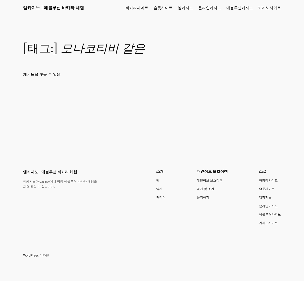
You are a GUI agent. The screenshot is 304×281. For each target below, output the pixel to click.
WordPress (31, 255)
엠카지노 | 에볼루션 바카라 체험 (53, 7)
